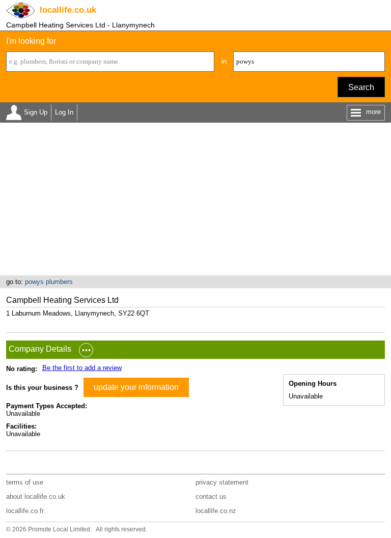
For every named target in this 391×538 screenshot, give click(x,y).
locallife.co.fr (25, 511)
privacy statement (222, 482)
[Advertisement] (195, 199)
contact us (211, 496)
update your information (136, 387)
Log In (64, 112)
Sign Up (35, 112)
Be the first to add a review (82, 368)
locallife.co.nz (216, 511)
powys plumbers (49, 282)
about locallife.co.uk (35, 496)
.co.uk (68, 10)
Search (361, 87)
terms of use (24, 482)
